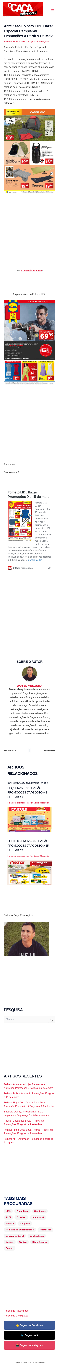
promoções (22, 803)
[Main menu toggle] (52, 9)
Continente (40, 1211)
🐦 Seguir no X (29, 1335)
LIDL (8, 1211)
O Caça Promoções (6, 16)
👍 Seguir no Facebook (29, 1325)
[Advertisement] (29, 229)
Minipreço (25, 1223)
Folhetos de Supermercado (20, 1229)
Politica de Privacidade (16, 1311)
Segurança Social (15, 1236)
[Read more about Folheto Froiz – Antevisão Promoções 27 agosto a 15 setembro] (29, 872)
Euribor (9, 1242)
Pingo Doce (22, 1211)
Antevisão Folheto (31, 270)
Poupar (9, 1248)
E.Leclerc (21, 1217)
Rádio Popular (39, 1242)
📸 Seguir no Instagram (29, 1345)
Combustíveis (37, 1236)
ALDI (8, 1217)
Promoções (45, 1229)
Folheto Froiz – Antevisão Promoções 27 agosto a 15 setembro (28, 845)
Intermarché (38, 1217)
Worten (23, 1242)
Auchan (10, 1223)
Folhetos (11, 803)
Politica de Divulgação (16, 1315)
